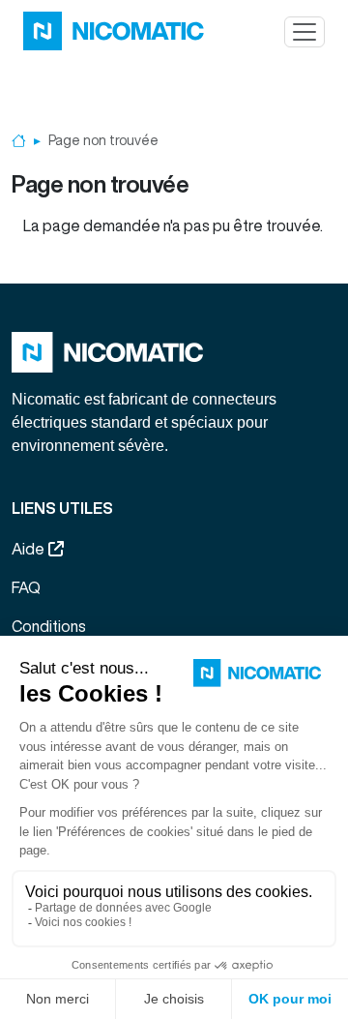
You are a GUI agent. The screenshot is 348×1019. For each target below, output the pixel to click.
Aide (28, 548)
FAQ (26, 587)
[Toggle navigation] (304, 31)
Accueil (19, 141)
